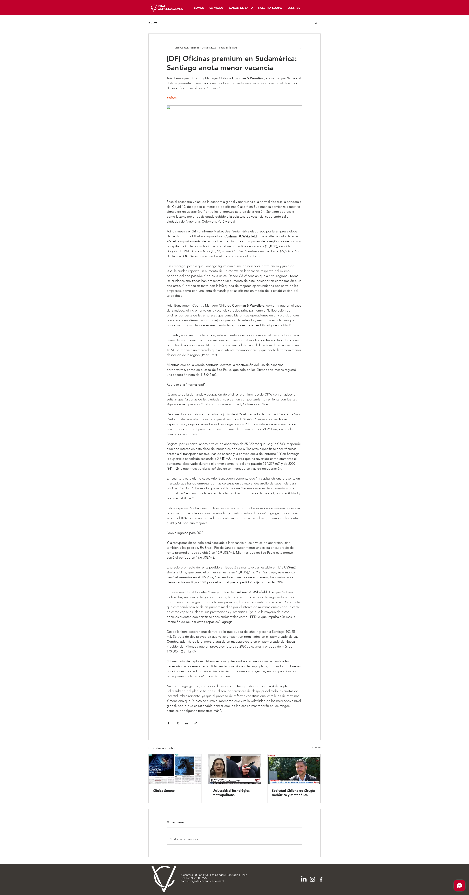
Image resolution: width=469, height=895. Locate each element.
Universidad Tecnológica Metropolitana (231, 792)
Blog (153, 22)
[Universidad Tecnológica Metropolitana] (234, 769)
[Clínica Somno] (175, 769)
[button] (316, 22)
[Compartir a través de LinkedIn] (186, 723)
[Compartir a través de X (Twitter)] (177, 723)
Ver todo (316, 747)
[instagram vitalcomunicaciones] (312, 879)
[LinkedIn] (303, 879)
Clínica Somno (164, 790)
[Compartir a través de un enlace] (195, 723)
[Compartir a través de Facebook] (168, 723)
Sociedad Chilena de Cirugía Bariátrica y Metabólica (293, 792)
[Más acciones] (300, 47)
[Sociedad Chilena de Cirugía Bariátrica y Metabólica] (293, 769)
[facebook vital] (321, 879)
